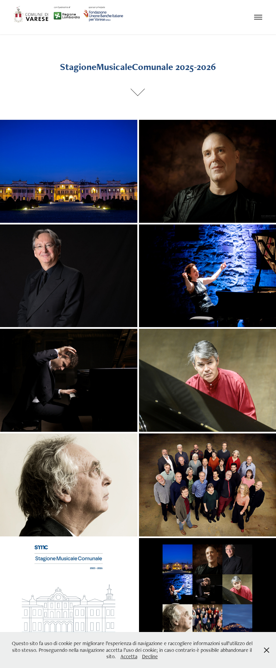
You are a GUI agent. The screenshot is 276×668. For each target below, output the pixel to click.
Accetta (128, 656)
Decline (150, 656)
